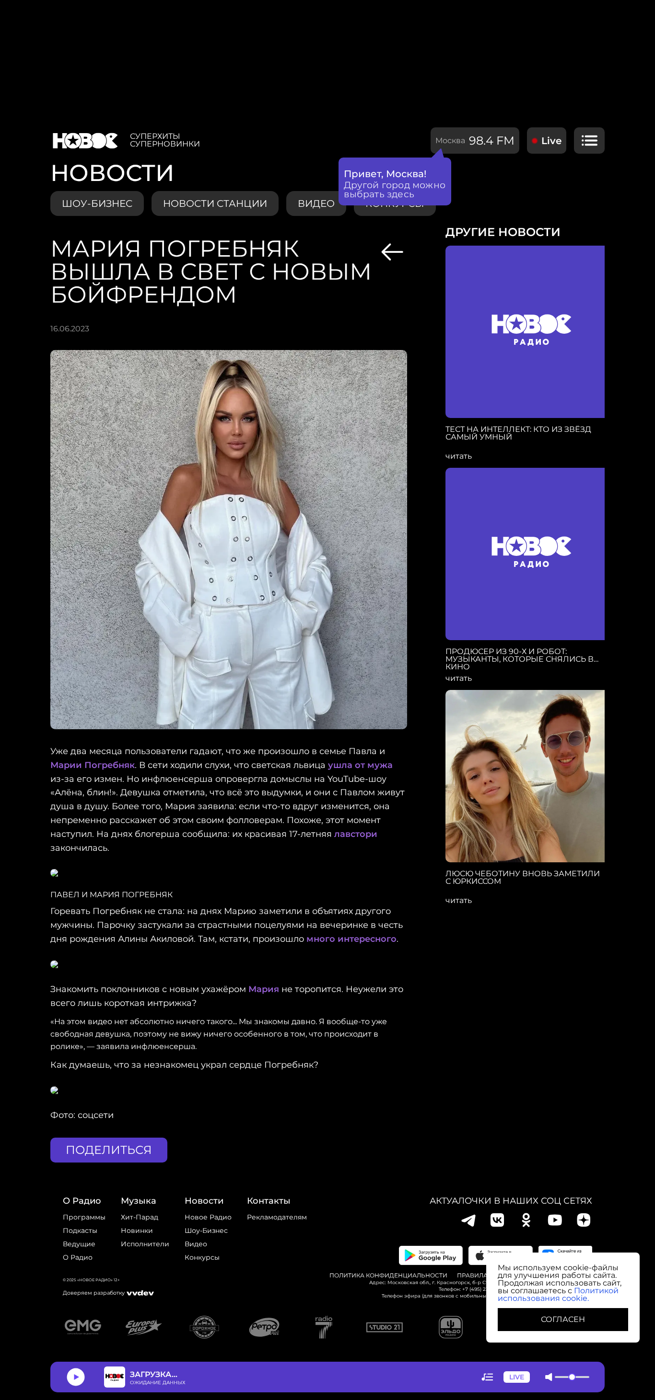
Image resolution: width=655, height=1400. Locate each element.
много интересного (351, 939)
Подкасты (80, 1230)
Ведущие (79, 1244)
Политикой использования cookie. (558, 1294)
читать (458, 456)
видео (316, 203)
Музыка (138, 1201)
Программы (84, 1217)
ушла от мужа (360, 765)
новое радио (208, 1217)
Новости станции (215, 203)
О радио (78, 1257)
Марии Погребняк (92, 765)
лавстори (355, 834)
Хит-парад (139, 1217)
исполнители (145, 1244)
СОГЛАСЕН (563, 1319)
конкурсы (202, 1257)
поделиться (109, 1150)
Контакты (269, 1201)
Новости (204, 1201)
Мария (263, 989)
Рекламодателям (277, 1217)
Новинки (137, 1230)
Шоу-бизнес (97, 203)
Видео (196, 1244)
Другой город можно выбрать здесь (395, 190)
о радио (82, 1201)
